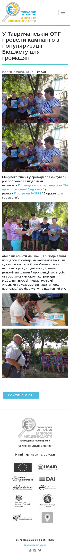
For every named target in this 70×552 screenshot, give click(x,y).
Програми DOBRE (27, 193)
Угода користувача (35, 545)
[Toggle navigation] (63, 12)
